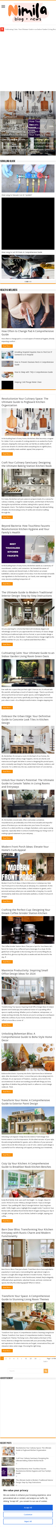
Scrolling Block (7, 161)
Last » (45, 1361)
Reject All (28, 1521)
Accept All (28, 1508)
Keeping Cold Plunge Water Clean (28, 382)
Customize (28, 1515)
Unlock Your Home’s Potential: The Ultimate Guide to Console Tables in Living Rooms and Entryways (28, 783)
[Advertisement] (28, 61)
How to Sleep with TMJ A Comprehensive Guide (34, 372)
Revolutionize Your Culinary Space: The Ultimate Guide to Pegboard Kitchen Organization (24, 113)
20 (31, 1359)
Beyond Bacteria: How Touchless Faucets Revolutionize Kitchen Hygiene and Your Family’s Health (26, 529)
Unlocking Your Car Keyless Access (15, 267)
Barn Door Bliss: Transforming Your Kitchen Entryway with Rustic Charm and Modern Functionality (27, 1233)
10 (26, 1359)
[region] (28, 1506)
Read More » (7, 346)
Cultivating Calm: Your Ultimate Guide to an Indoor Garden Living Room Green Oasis (41, 146)
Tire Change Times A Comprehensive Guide (19, 196)
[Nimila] (28, 12)
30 (35, 1359)
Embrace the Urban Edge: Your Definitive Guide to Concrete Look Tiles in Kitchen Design (26, 719)
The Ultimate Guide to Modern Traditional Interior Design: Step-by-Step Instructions (13, 146)
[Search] (46, 1371)
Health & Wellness (8, 290)
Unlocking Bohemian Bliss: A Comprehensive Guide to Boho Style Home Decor (27, 1037)
